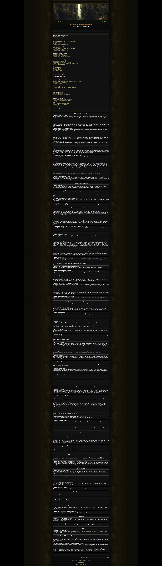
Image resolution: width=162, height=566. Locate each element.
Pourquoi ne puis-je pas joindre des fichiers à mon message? (63, 60)
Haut (53, 126)
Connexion (104, 21)
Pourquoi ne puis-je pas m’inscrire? (59, 43)
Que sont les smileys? (56, 69)
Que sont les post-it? (56, 72)
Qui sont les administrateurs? (58, 77)
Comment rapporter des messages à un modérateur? (62, 62)
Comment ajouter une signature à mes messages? (61, 56)
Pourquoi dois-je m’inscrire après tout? (59, 37)
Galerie (106, 2)
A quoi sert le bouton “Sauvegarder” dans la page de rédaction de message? (66, 63)
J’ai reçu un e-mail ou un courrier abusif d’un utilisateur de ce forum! (64, 87)
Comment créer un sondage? (58, 57)
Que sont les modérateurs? (57, 78)
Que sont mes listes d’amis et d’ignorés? (60, 90)
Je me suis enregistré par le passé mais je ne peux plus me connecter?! (65, 41)
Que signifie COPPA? (56, 42)
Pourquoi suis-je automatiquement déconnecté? (61, 38)
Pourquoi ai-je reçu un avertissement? (59, 61)
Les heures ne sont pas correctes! (58, 47)
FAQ (102, 2)
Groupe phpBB (89, 531)
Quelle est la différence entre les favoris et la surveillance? (63, 99)
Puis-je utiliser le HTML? (57, 68)
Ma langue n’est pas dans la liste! (58, 49)
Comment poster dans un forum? (58, 54)
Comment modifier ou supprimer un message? (61, 55)
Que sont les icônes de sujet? (58, 74)
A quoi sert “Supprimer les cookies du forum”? (61, 44)
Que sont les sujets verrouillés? (58, 73)
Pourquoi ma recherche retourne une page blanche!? (62, 95)
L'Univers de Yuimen (79, 564)
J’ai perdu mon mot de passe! (58, 39)
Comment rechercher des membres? (59, 96)
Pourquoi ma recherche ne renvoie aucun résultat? (61, 94)
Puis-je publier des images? (58, 70)
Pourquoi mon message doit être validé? (60, 64)
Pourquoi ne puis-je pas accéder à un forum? (60, 59)
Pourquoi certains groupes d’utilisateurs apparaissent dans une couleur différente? (67, 81)
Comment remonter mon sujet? (58, 65)
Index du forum (57, 31)
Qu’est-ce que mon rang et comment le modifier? (61, 51)
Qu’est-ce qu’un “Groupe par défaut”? (59, 82)
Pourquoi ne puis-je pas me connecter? (59, 36)
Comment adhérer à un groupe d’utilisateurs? (61, 79)
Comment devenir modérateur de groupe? (60, 80)
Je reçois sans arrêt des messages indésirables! (61, 86)
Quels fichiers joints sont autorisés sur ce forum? (61, 103)
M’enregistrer (58, 21)
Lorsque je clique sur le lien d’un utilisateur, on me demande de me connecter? (67, 52)
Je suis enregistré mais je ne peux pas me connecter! (62, 40)
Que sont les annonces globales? (58, 71)
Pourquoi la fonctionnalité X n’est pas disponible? (61, 107)
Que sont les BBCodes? (57, 67)
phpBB (76, 560)
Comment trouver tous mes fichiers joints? (60, 104)
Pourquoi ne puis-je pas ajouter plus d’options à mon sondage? (64, 58)
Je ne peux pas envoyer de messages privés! (60, 85)
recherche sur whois (65, 545)
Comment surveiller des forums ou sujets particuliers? (62, 100)
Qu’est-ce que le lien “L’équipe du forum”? (60, 83)
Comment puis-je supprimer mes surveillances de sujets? (63, 101)
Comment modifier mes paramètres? (59, 46)
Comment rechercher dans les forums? (59, 93)
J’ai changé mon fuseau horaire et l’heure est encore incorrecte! (64, 48)
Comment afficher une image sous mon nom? (61, 50)
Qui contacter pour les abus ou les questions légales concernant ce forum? (66, 108)
